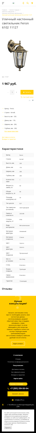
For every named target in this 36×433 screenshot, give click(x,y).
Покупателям (18, 365)
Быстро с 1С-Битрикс (16, 384)
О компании (18, 355)
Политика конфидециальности (18, 362)
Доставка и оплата (8, 137)
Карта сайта (18, 378)
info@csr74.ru (19, 400)
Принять (8, 428)
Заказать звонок (18, 394)
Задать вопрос (18, 344)
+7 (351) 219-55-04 (19, 388)
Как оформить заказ (18, 372)
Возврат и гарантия (9, 139)
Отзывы (18, 359)
